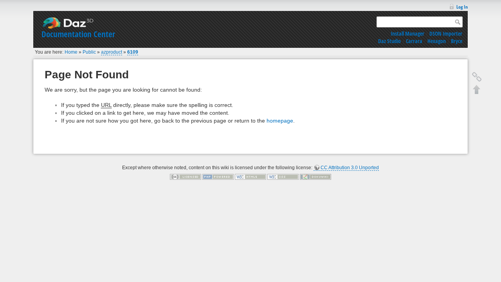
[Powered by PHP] (218, 176)
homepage (280, 121)
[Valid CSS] (283, 176)
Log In (462, 7)
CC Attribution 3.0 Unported (350, 167)
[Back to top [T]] (476, 89)
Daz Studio (389, 41)
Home (71, 52)
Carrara (414, 41)
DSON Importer (445, 33)
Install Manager (407, 33)
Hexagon (436, 41)
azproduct (111, 52)
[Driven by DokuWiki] (315, 176)
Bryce (456, 41)
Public (89, 52)
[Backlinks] (476, 76)
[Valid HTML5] (250, 176)
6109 (132, 52)
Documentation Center (78, 34)
